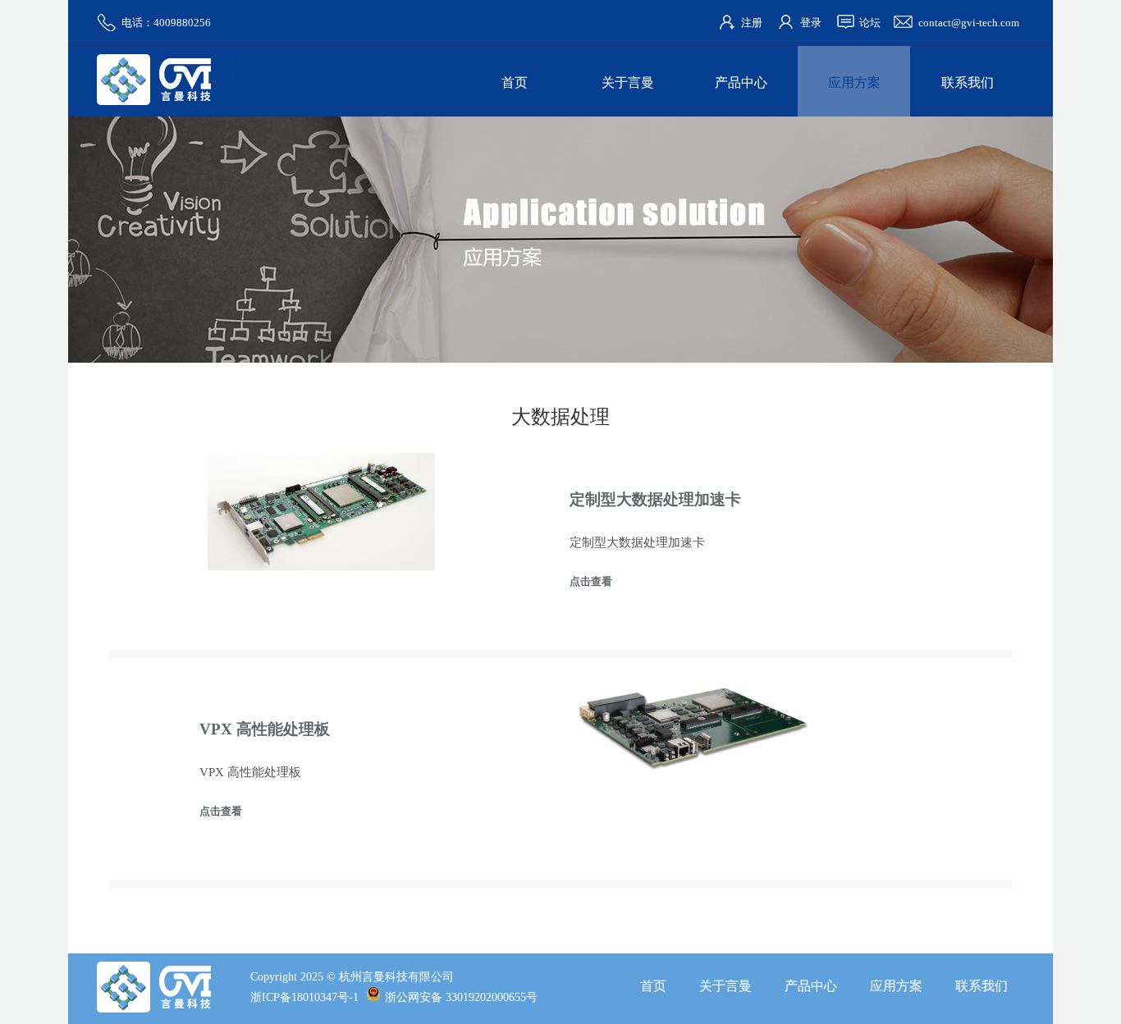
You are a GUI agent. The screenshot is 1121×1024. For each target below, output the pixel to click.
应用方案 (854, 82)
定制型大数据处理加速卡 (655, 499)
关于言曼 (628, 82)
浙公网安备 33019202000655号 (461, 997)
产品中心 (741, 82)
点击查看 (591, 581)
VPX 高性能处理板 (264, 729)
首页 (514, 82)
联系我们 (967, 82)
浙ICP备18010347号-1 (304, 997)
